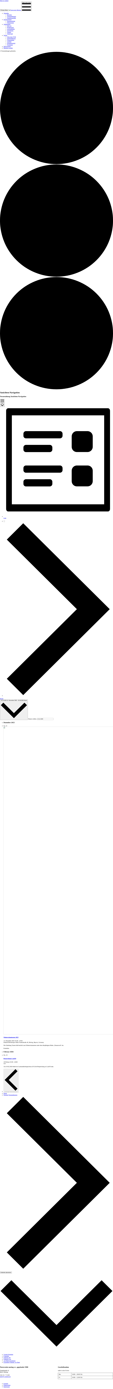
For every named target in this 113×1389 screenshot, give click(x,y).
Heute (1, 698)
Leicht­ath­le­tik (11, 29)
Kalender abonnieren (6, 1272)
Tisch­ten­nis (10, 30)
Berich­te (9, 15)
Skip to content (4, 0)
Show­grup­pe (7, 46)
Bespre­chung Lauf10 (10, 1058)
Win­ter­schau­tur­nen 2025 (11, 1037)
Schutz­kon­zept (11, 43)
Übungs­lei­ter (10, 40)
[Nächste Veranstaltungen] (58, 695)
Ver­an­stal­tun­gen (11, 16)
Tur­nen (9, 32)
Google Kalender (8, 1354)
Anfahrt (9, 41)
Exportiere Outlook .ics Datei (12, 1362)
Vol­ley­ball (10, 34)
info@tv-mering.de (5, 1376)
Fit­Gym (9, 26)
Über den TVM (11, 37)
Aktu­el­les (6, 13)
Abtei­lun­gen (7, 24)
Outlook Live (7, 1359)
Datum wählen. (32, 719)
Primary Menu (4, 10)
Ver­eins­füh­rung (11, 38)
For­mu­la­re (10, 45)
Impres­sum (7, 1387)
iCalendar (6, 1356)
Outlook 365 (7, 1357)
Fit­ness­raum (10, 23)
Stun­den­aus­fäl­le (11, 18)
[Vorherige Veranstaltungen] (4, 521)
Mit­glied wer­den (8, 48)
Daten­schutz (7, 1385)
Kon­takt (6, 1383)
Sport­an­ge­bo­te (8, 19)
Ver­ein (5, 35)
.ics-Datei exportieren (9, 1361)
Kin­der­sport (10, 27)
